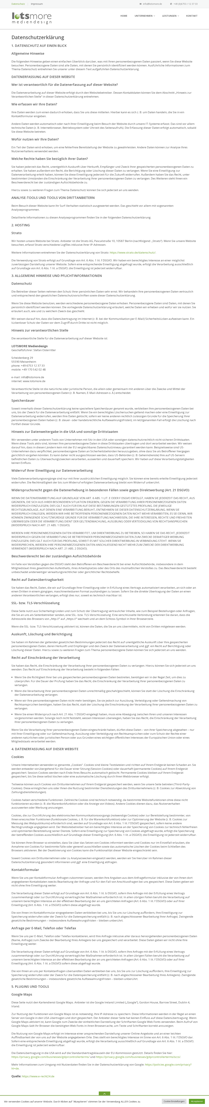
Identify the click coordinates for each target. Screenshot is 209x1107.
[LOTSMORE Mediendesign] (32, 18)
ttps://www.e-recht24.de (39, 1076)
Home (124, 15)
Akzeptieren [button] (197, 1101)
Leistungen (169, 15)
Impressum (37, 3)
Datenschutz (18, 3)
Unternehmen (144, 15)
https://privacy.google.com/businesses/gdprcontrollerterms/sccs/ (138, 1057)
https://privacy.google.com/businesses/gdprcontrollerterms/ (50, 1057)
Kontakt (192, 15)
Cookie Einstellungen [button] (174, 1101)
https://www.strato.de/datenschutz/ (132, 252)
